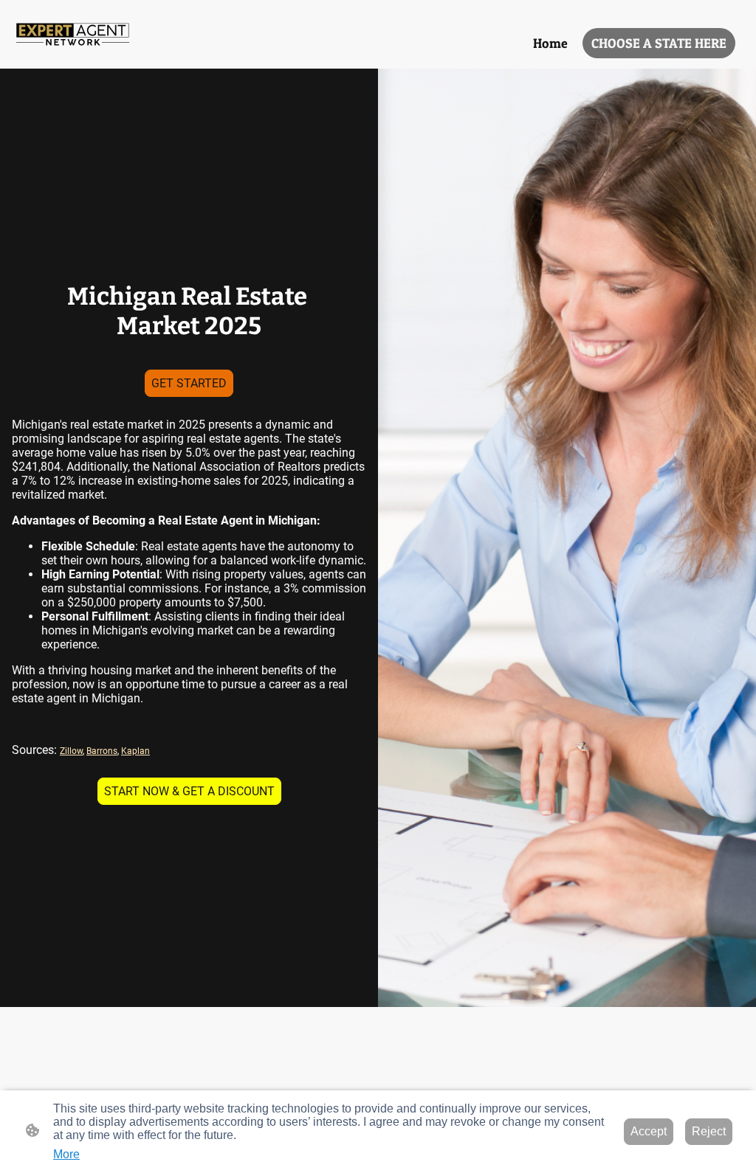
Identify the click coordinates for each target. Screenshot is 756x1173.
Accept (648, 1131)
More (66, 1154)
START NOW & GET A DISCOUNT (189, 791)
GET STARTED (189, 383)
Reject (709, 1131)
